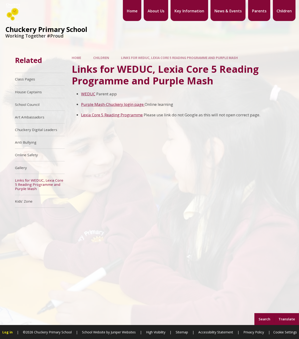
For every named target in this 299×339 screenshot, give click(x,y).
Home (76, 58)
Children (101, 58)
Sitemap (182, 332)
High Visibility (155, 332)
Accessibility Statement (215, 332)
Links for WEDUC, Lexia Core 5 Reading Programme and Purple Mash (179, 58)
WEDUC (88, 94)
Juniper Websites (123, 332)
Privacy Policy (253, 332)
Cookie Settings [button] (285, 332)
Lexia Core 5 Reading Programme (112, 115)
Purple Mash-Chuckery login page (113, 104)
